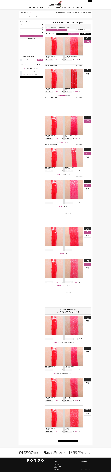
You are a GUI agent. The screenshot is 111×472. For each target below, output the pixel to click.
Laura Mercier (71, 335)
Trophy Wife (68, 56)
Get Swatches (31, 77)
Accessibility (57, 469)
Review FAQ (56, 464)
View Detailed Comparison (51, 65)
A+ (73, 91)
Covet (66, 199)
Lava (66, 366)
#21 (66, 428)
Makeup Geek (74, 56)
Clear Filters (31, 38)
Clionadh (22, 14)
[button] (30, 7)
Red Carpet (67, 397)
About (55, 459)
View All (31, 12)
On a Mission (48, 56)
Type (21, 24)
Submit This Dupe (87, 318)
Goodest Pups (84, 463)
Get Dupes (40, 59)
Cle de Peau (73, 397)
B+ (73, 59)
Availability (23, 29)
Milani (69, 199)
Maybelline (73, 167)
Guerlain (69, 428)
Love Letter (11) (68, 135)
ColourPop (22, 16)
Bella (66, 279)
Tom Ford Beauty (72, 279)
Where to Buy (49, 59)
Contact (56, 461)
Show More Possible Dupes (68, 441)
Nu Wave (67, 247)
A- (73, 138)
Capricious (67, 167)
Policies (56, 463)
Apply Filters (31, 35)
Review (56, 29)
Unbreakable (68, 88)
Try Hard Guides (85, 461)
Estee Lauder (70, 366)
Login (90, 1)
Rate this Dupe (79, 65)
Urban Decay (75, 88)
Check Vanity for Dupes (79, 29)
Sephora (74, 135)
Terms (55, 467)
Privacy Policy (57, 466)
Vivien (66, 335)
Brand (21, 27)
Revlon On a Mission (59, 26)
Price (21, 32)
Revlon (53, 56)
